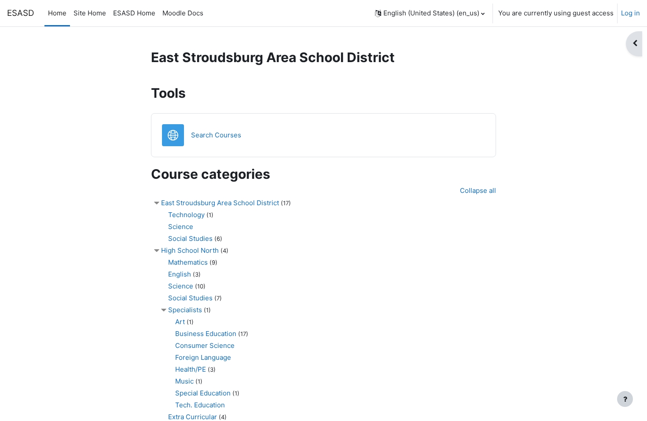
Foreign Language (203, 357)
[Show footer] (625, 399)
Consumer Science (205, 345)
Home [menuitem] (57, 13)
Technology (186, 214)
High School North (190, 250)
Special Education (203, 393)
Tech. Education (200, 405)
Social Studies (190, 238)
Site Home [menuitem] (90, 13)
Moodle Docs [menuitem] (182, 13)
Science (180, 226)
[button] (430, 13)
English (179, 274)
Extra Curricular (192, 417)
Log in (630, 13)
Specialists (185, 310)
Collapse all (478, 190)
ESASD (20, 13)
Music (184, 381)
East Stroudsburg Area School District (220, 203)
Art (180, 322)
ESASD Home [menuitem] (134, 13)
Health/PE (190, 369)
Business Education (205, 333)
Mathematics (188, 262)
